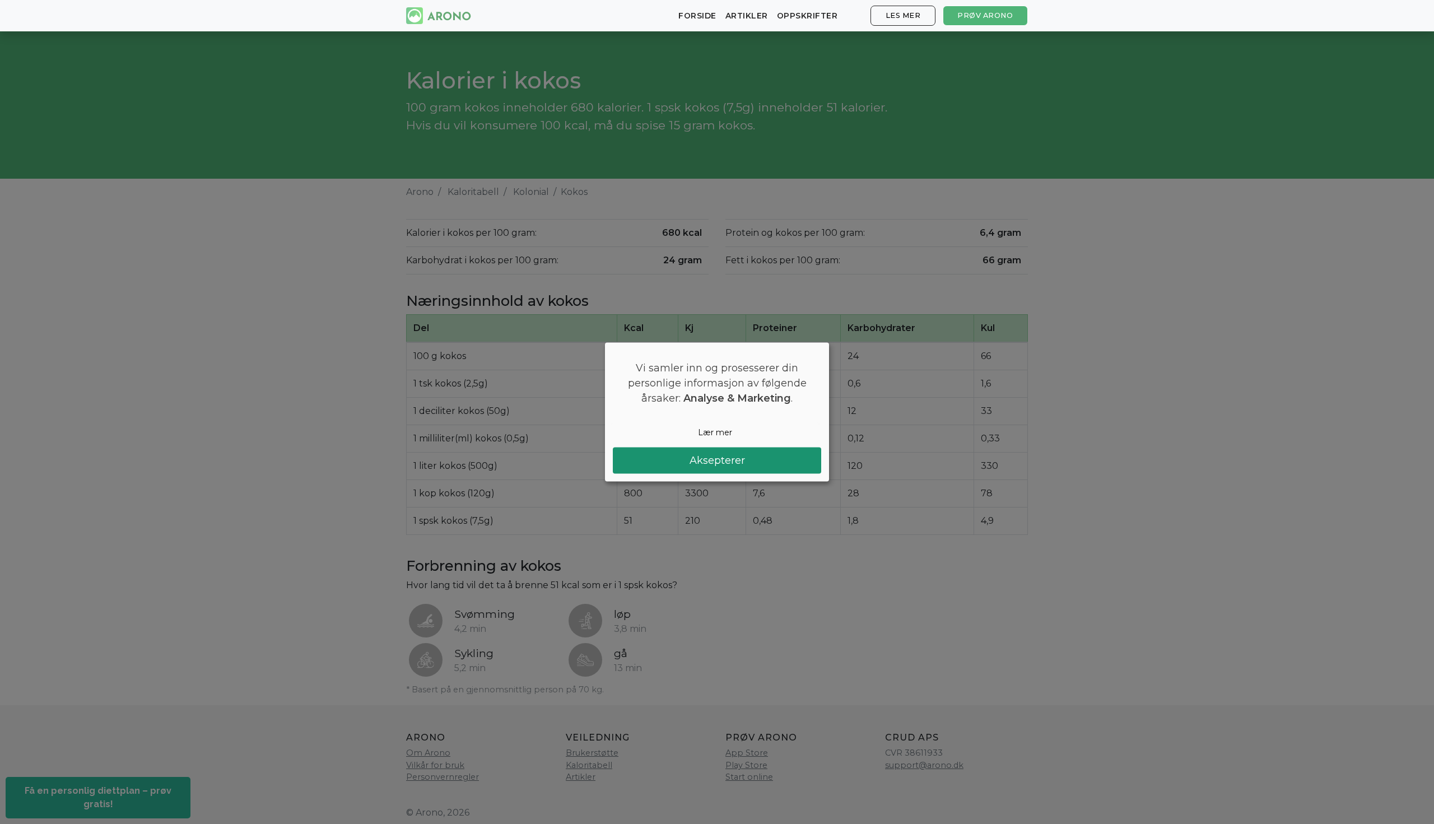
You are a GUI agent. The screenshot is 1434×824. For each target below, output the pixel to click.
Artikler (746, 15)
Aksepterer (717, 460)
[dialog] (717, 412)
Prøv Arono (985, 15)
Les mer (903, 15)
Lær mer (715, 432)
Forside (697, 15)
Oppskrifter (807, 15)
